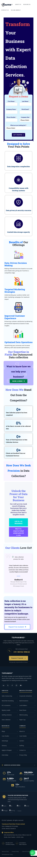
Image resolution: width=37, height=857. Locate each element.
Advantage (5, 741)
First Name (11, 101)
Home (3, 4)
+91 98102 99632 (21, 652)
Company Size (25, 117)
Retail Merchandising (8, 701)
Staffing (21, 745)
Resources (26, 4)
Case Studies (5, 736)
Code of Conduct (26, 851)
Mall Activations (23, 701)
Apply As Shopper (7, 750)
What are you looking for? (18, 125)
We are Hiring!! (16, 10)
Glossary (4, 745)
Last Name (25, 101)
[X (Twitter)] (8, 685)
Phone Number (11, 117)
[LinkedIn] (3, 685)
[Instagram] (16, 685)
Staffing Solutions (7, 715)
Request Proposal (17, 658)
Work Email (25, 109)
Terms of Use (5, 851)
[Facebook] (12, 685)
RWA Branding (23, 715)
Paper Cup (22, 719)
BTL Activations (6, 705)
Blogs (3, 731)
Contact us (5, 10)
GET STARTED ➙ (18, 135)
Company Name (11, 109)
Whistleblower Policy (7, 854)
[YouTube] (20, 685)
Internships (5, 755)
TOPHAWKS (18, 637)
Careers (21, 741)
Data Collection (6, 719)
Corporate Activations (25, 696)
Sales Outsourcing (7, 696)
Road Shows (22, 710)
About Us (22, 731)
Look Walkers (23, 705)
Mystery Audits (6, 710)
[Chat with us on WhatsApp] (32, 852)
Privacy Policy (23, 755)
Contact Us (22, 750)
